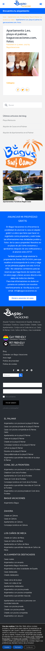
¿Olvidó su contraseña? (11, 408)
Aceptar (6, 647)
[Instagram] (22, 370)
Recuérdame (10, 397)
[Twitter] (27, 370)
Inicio (4, 17)
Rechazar (18, 647)
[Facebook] (13, 370)
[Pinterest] (31, 370)
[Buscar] (20, 375)
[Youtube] (18, 370)
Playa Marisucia (9, 120)
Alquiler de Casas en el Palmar (15, 126)
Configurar (29, 647)
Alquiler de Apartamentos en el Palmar (18, 133)
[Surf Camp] (23, 153)
